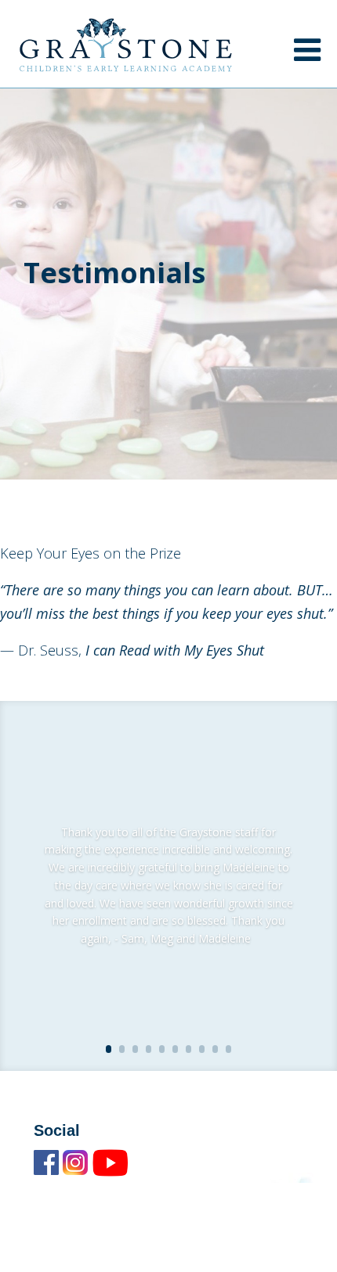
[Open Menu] (307, 49)
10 (228, 1049)
